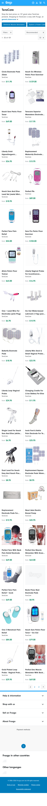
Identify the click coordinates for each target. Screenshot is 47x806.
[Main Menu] (3, 3)
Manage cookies (23, 785)
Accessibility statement (23, 789)
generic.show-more (9, 19)
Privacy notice (35, 785)
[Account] (37, 3)
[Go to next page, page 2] (43, 687)
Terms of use (11, 785)
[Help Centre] (33, 3)
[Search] (44, 3)
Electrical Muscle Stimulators (14, 25)
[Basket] (40, 3)
